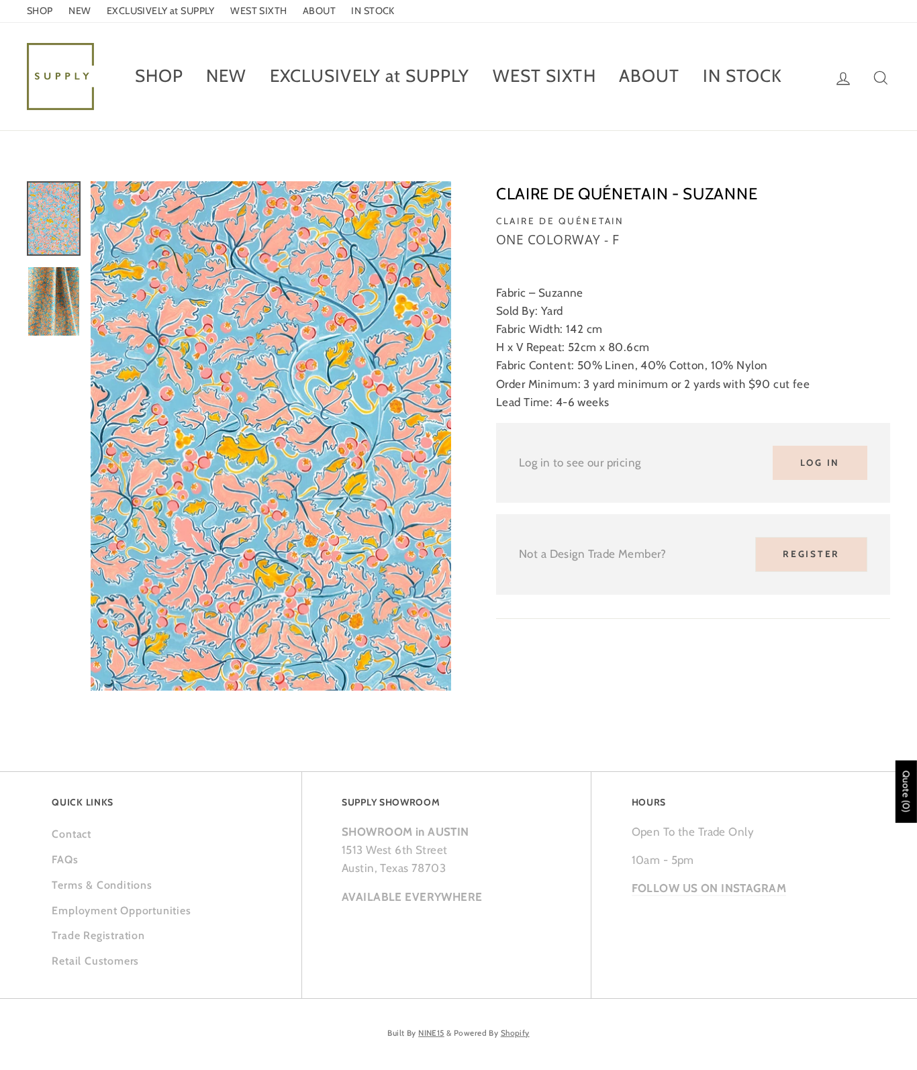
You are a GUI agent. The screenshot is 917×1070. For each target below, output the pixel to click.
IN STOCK (372, 11)
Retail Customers (95, 961)
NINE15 (431, 1033)
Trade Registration (98, 935)
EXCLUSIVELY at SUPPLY (161, 11)
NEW (79, 11)
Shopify (515, 1033)
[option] (271, 435)
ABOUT (319, 11)
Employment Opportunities (121, 910)
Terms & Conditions (102, 885)
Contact (71, 834)
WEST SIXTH (258, 11)
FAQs (65, 859)
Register (811, 553)
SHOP (40, 11)
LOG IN (820, 462)
